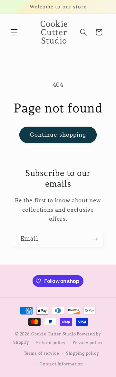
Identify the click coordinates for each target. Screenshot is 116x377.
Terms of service (41, 353)
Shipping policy (82, 353)
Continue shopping (58, 134)
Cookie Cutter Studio (53, 334)
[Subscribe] (95, 239)
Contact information (61, 364)
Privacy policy (87, 342)
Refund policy (51, 342)
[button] (14, 32)
